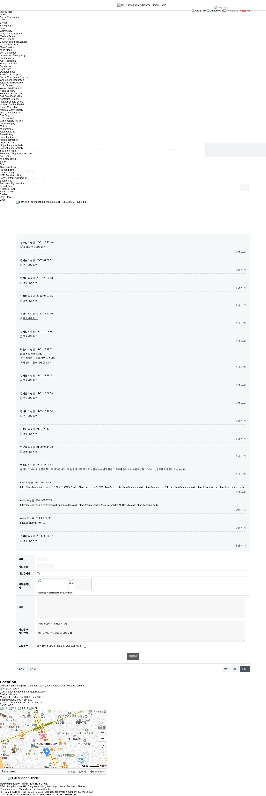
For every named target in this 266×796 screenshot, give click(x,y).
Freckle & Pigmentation (12, 183)
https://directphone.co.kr (231, 487)
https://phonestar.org (207, 487)
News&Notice (7, 47)
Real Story (5, 197)
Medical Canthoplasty (11, 110)
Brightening (6, 180)
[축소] (102, 738)
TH (240, 10)
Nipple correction (9, 140)
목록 (226, 668)
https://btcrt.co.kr (28, 522)
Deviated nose (7, 71)
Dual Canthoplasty (10, 112)
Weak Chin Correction (11, 88)
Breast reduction (8, 137)
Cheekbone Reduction (12, 80)
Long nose (5, 69)
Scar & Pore (6, 186)
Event (3, 199)
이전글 (21, 668)
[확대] (102, 732)
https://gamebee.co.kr (133, 487)
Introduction (6, 12)
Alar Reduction (8, 61)
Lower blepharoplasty (11, 148)
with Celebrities (8, 52)
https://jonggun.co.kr (147, 505)
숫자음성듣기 (71, 581)
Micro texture (7, 129)
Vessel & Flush (8, 189)
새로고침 (71, 587)
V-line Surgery (7, 91)
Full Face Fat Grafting (11, 96)
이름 (21, 559)
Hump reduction (8, 63)
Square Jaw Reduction (12, 82)
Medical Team (7, 36)
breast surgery (7, 123)
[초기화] (102, 746)
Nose (3, 14)
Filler (2, 164)
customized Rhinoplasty (12, 55)
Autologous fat (7, 131)
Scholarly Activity (9, 44)
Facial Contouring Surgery (14, 77)
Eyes (2, 20)
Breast (3, 22)
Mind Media (6, 50)
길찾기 (82, 771)
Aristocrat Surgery (9, 99)
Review (4, 194)
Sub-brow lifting (8, 150)
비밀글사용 (24, 573)
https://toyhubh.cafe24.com (159, 487)
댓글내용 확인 (38, 247)
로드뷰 (71, 771)
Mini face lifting (8, 159)
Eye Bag (4, 115)
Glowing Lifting (8, 167)
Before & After (7, 191)
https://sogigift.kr (51, 505)
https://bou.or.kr (87, 505)
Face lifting (5, 156)
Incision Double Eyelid (12, 104)
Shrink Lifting (7, 172)
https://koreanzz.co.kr (84, 487)
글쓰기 (244, 668)
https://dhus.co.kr (69, 505)
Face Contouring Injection (13, 178)
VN (248, 10)
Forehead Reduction (11, 93)
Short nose (5, 66)
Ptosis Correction (9, 107)
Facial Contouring (9, 17)
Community (6, 31)
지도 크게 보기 (97, 771)
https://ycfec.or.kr (112, 487)
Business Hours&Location (13, 41)
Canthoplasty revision (11, 120)
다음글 (32, 668)
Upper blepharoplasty (11, 145)
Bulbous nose (7, 58)
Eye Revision (7, 118)
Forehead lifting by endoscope (16, 153)
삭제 (243, 252)
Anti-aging (5, 25)
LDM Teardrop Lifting (11, 175)
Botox (3, 161)
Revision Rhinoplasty (11, 74)
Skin (2, 28)
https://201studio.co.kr (124, 505)
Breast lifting (6, 134)
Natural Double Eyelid (11, 101)
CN (221, 10)
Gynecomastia (7, 142)
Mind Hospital (7, 39)
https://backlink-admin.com (34, 487)
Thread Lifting (7, 170)
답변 (237, 252)
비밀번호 (23, 566)
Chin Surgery (7, 85)
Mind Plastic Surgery (11, 33)
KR (204, 10)
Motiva (3, 126)
